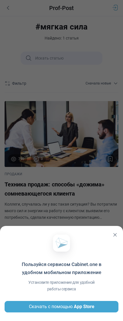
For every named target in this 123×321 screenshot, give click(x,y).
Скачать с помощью (61, 306)
